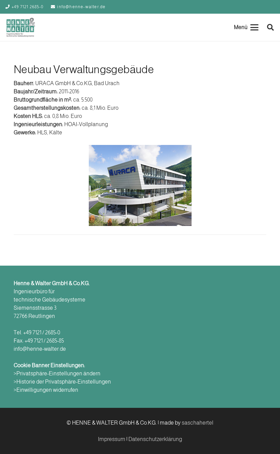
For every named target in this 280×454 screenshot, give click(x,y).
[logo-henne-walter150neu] (20, 27)
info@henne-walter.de (40, 349)
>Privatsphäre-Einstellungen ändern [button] (57, 373)
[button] (246, 27)
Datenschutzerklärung (155, 439)
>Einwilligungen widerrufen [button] (46, 390)
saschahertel (197, 423)
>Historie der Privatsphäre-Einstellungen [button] (62, 382)
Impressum (111, 439)
